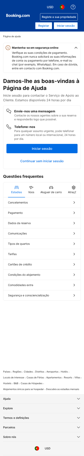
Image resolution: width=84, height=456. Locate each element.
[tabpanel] (42, 248)
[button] (42, 48)
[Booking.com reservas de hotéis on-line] (18, 16)
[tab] (16, 189)
